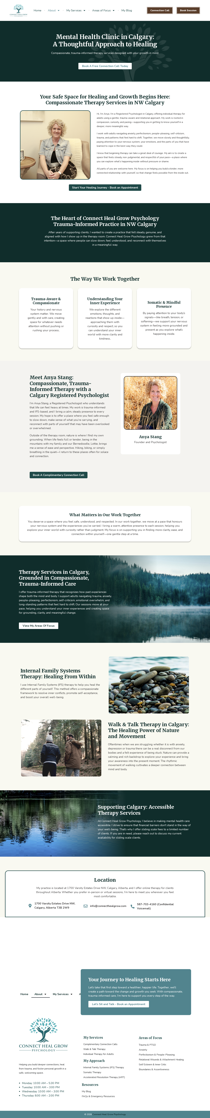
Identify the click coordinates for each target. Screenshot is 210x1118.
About (52, 10)
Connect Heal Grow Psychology (109, 1114)
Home (37, 10)
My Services (73, 10)
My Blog (126, 10)
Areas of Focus (101, 10)
